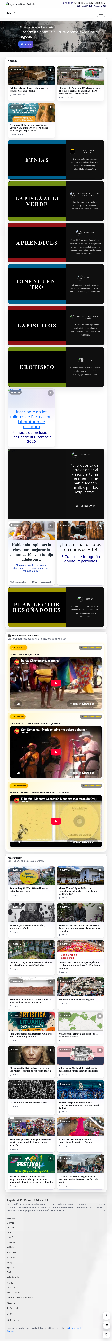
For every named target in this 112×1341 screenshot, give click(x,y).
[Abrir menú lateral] (106, 1325)
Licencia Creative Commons (20, 1297)
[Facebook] (106, 1316)
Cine (9, 1232)
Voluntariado (13, 1277)
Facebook (14, 1308)
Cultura (10, 1227)
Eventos (10, 1247)
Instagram (15, 1320)
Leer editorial (32, 44)
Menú (11, 13)
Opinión (10, 1237)
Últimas (10, 1223)
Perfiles (10, 1272)
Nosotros (11, 1257)
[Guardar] (51, 70)
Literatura (11, 1242)
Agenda (10, 1267)
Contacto (11, 1287)
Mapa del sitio (13, 1292)
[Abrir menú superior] (101, 13)
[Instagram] (106, 1334)
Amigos (10, 1262)
